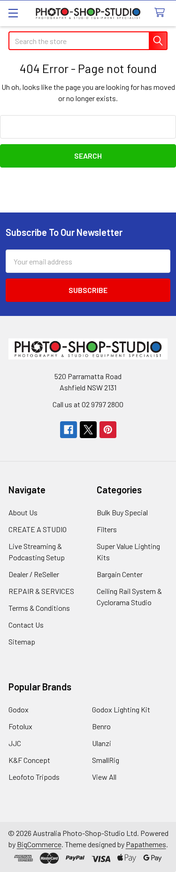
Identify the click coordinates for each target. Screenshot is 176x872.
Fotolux (20, 726)
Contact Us (26, 624)
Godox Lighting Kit (121, 709)
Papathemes (146, 844)
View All (104, 776)
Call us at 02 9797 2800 (88, 404)
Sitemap (21, 641)
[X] (88, 429)
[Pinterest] (107, 429)
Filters (107, 529)
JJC (14, 743)
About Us (23, 512)
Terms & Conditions (39, 607)
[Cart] (161, 12)
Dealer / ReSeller (33, 574)
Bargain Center (120, 574)
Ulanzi (101, 743)
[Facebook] (68, 429)
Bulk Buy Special (122, 512)
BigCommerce (39, 844)
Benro (101, 726)
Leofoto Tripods (34, 776)
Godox (18, 709)
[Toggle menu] (13, 13)
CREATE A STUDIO (37, 529)
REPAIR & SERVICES (41, 590)
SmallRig (105, 759)
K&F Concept (29, 759)
